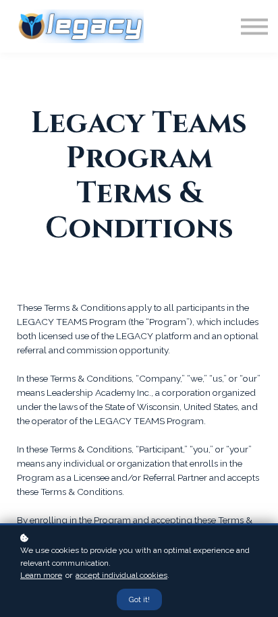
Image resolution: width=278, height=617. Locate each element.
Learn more (41, 575)
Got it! (139, 599)
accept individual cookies (121, 575)
